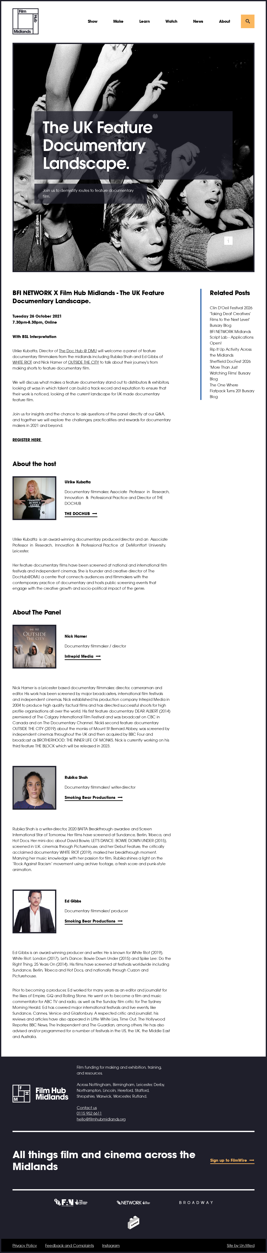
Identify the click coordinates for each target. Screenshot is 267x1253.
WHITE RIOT (22, 362)
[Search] (247, 21)
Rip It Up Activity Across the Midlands (231, 352)
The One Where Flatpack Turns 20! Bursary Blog (232, 391)
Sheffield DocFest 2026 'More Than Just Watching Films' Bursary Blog (230, 370)
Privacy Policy (25, 1245)
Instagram (111, 1245)
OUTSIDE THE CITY (83, 362)
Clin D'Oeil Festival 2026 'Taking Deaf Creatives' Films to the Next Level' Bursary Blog (231, 317)
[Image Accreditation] (228, 240)
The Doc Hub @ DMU (78, 351)
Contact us (87, 1108)
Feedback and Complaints (69, 1245)
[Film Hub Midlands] (26, 21)
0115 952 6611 (89, 1113)
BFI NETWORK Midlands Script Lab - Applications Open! (231, 337)
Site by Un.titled (240, 1245)
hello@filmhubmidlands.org (101, 1119)
